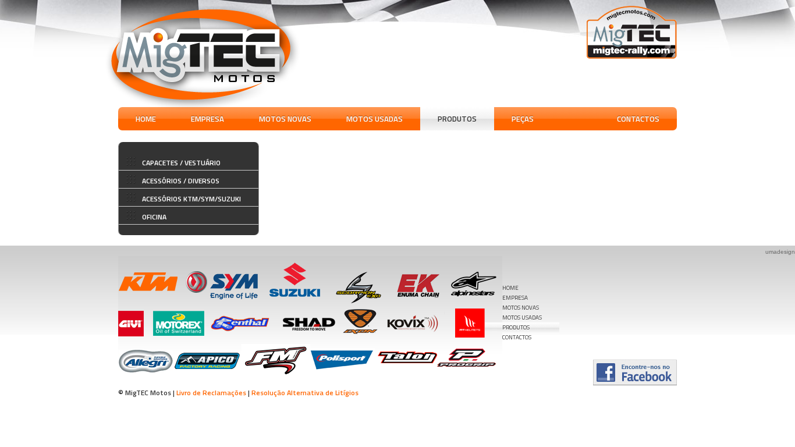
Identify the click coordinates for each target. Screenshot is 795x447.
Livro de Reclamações (211, 392)
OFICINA (154, 216)
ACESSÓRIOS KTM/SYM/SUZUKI (191, 198)
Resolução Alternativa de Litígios (305, 392)
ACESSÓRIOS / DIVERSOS (180, 180)
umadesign (780, 252)
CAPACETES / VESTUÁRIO (181, 162)
